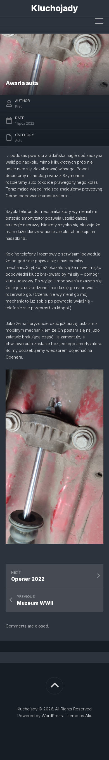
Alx (88, 715)
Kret (18, 106)
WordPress (52, 715)
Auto (19, 140)
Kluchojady (54, 8)
